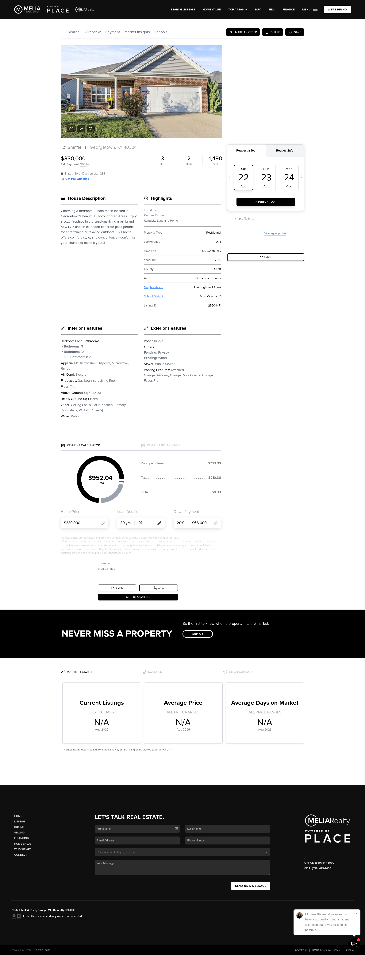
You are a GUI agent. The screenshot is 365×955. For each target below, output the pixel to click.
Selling (19, 832)
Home (18, 816)
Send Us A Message (250, 886)
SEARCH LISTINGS (183, 9)
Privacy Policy (300, 950)
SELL (271, 9)
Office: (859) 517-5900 (319, 862)
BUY (258, 9)
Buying (19, 827)
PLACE (70, 910)
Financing (21, 838)
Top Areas (236, 9)
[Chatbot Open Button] (354, 944)
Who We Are (22, 849)
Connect (20, 854)
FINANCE (288, 9)
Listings (19, 821)
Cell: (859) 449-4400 (317, 868)
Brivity (28, 950)
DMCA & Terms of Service (326, 950)
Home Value (212, 9)
